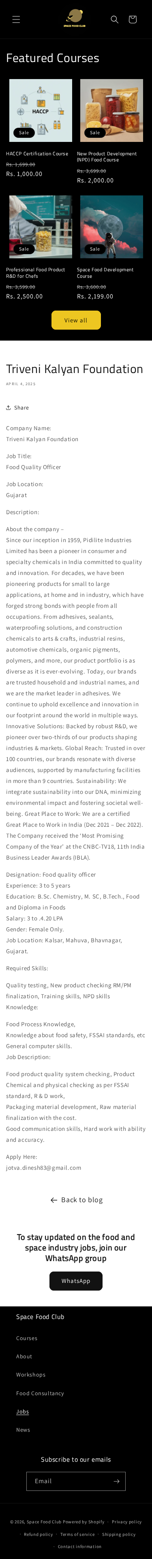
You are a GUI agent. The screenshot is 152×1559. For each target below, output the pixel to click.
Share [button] (21, 407)
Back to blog (82, 1199)
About (24, 1356)
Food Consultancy (40, 1393)
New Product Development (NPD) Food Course (107, 156)
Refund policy (38, 1534)
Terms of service (77, 1534)
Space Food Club (44, 1522)
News (23, 1429)
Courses (26, 1338)
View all (76, 320)
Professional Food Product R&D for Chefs (35, 272)
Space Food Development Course (105, 272)
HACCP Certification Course (37, 153)
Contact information (80, 1546)
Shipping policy (119, 1534)
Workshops (30, 1374)
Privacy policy (127, 1522)
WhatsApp (76, 1281)
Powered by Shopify (84, 1522)
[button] (16, 19)
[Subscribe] (116, 1481)
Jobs (22, 1411)
